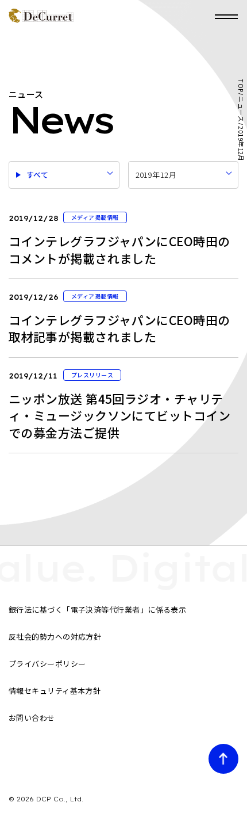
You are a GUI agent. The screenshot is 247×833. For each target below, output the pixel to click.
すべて (37, 174)
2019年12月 (156, 174)
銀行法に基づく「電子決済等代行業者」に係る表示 (97, 609)
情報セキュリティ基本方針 (55, 690)
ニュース (241, 109)
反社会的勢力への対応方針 (55, 636)
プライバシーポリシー (47, 663)
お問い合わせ (32, 717)
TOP (241, 85)
